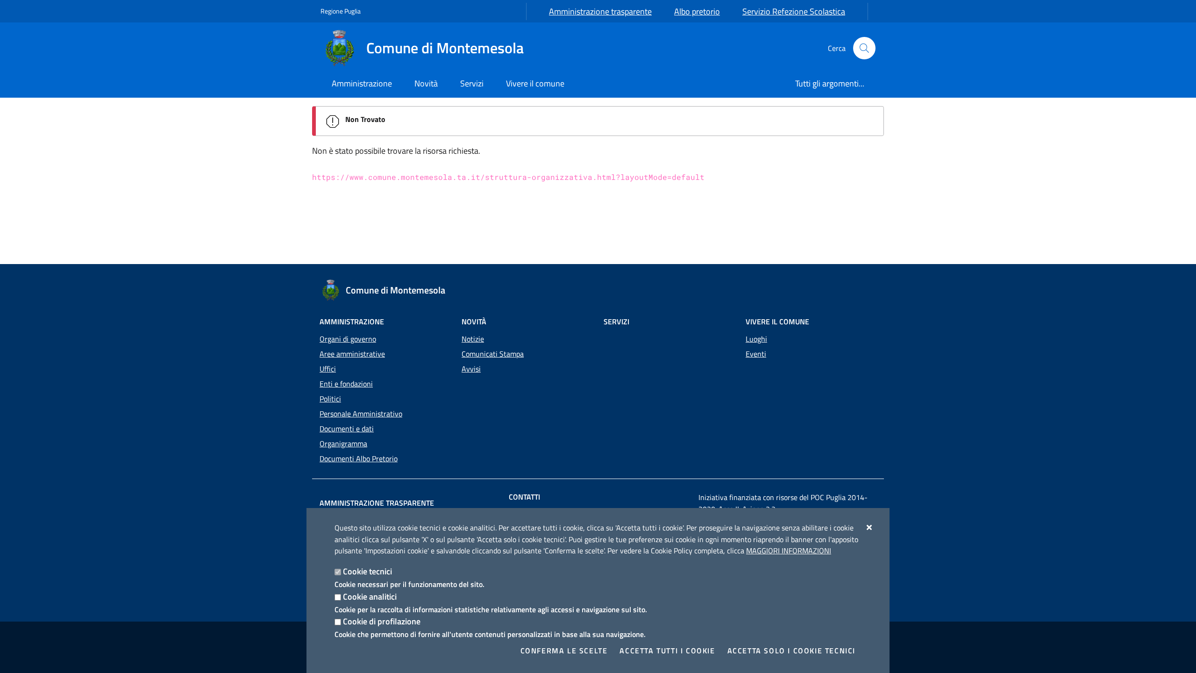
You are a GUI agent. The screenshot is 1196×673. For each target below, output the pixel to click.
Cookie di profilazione (381, 621)
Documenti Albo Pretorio (359, 458)
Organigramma (343, 443)
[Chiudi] (870, 527)
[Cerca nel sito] (864, 48)
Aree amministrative (352, 353)
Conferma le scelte (564, 650)
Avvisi (471, 368)
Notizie (473, 338)
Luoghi (756, 338)
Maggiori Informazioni (788, 550)
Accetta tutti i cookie (667, 650)
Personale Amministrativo (361, 413)
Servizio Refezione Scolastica (793, 11)
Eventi (756, 353)
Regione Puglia (340, 11)
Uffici (328, 368)
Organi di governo (348, 338)
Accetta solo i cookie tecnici (791, 650)
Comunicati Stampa (493, 353)
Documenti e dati (347, 428)
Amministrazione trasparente (600, 11)
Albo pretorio (697, 11)
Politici (330, 398)
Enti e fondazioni (346, 383)
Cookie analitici (370, 596)
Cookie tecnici (367, 571)
